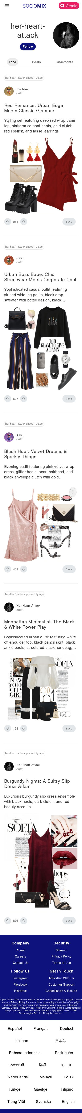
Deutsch (67, 1028)
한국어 (67, 1064)
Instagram (20, 978)
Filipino (67, 1089)
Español (15, 1028)
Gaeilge (41, 1089)
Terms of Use (61, 962)
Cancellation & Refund (61, 990)
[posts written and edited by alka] (9, 437)
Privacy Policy (61, 956)
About (20, 950)
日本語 (61, 1040)
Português (64, 1052)
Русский (16, 1064)
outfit (19, 93)
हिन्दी (42, 1064)
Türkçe (14, 1089)
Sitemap (61, 950)
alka (19, 435)
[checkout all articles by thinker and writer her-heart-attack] (9, 607)
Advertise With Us (61, 978)
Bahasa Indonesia (25, 1052)
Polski (69, 1076)
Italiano (21, 1040)
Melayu (46, 1076)
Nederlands (18, 1076)
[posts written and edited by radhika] (9, 91)
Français (40, 1028)
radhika (22, 89)
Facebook (20, 984)
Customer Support (61, 984)
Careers (20, 956)
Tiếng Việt (16, 1101)
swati (20, 258)
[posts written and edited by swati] (9, 260)
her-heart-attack (28, 605)
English (68, 1101)
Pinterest (20, 990)
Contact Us (20, 962)
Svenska (43, 1101)
